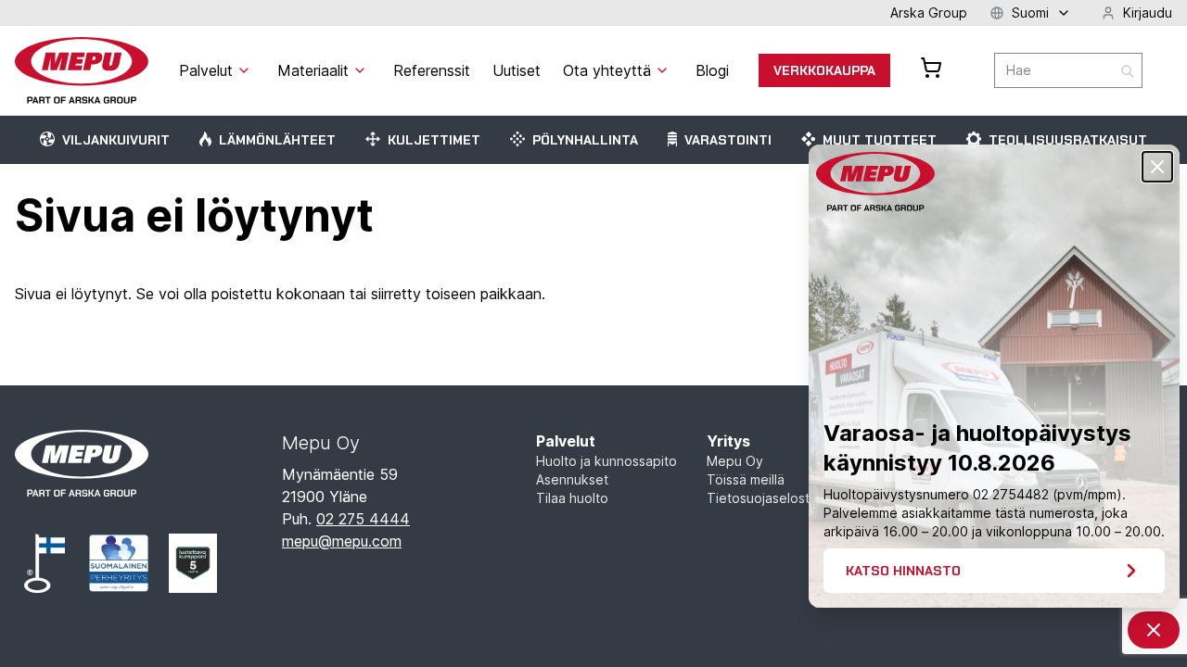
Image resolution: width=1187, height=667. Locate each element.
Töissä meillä (746, 479)
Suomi (1030, 12)
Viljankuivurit (116, 140)
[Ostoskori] (931, 68)
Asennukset (572, 479)
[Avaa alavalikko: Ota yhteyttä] (662, 70)
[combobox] (1068, 70)
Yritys (728, 441)
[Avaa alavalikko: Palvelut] (243, 70)
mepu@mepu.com (342, 541)
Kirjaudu (1147, 12)
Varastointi (728, 140)
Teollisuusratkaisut (1068, 140)
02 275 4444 (363, 519)
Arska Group (928, 12)
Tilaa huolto (572, 498)
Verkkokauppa (824, 70)
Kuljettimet (434, 140)
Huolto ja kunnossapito (606, 461)
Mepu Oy (735, 461)
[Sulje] (1157, 167)
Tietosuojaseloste (762, 498)
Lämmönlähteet (277, 140)
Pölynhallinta (585, 140)
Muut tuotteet (880, 140)
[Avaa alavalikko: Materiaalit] (359, 70)
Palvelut (565, 441)
